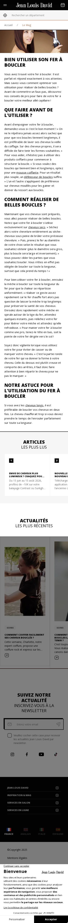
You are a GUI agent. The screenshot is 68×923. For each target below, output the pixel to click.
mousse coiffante (27, 172)
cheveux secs (37, 227)
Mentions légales (17, 858)
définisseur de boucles (38, 177)
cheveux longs (34, 405)
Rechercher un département (28, 15)
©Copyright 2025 (17, 849)
